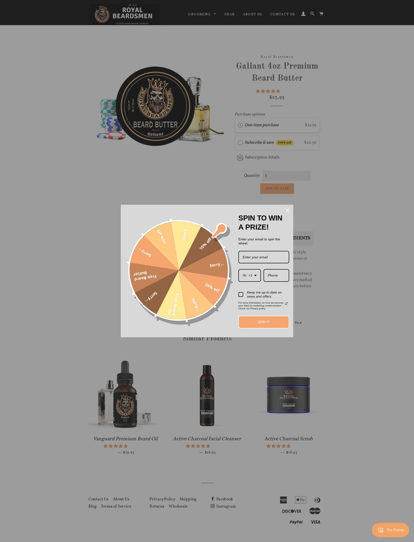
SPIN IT (264, 322)
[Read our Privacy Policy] (286, 303)
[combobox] (249, 275)
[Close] (287, 210)
